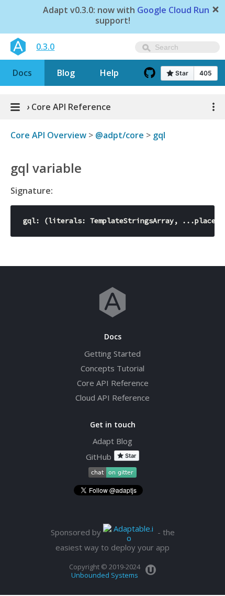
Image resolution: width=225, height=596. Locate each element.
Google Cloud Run (173, 10)
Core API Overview (48, 135)
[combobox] (177, 47)
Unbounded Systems (104, 575)
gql (159, 135)
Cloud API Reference (112, 397)
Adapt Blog (112, 441)
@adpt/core (119, 135)
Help (109, 73)
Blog (66, 73)
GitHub (98, 456)
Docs (22, 73)
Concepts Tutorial (112, 368)
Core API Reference (113, 383)
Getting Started (112, 353)
